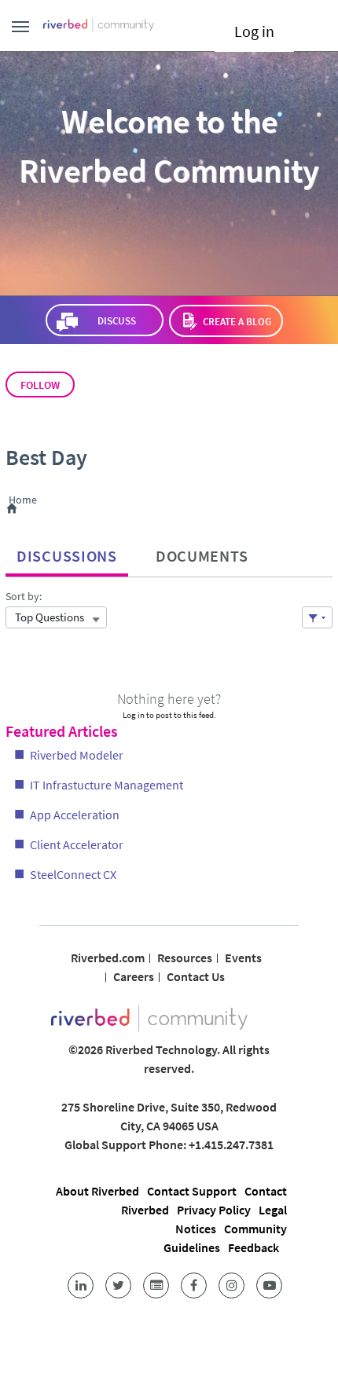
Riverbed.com (108, 957)
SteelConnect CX (73, 874)
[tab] (67, 552)
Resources (184, 957)
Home (25, 500)
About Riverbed (97, 1191)
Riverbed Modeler (76, 755)
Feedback (253, 1247)
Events (243, 957)
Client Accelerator (76, 844)
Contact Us (196, 976)
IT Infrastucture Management (106, 785)
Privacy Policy (214, 1210)
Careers (133, 976)
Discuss (116, 321)
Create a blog (237, 321)
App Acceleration (74, 814)
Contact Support (192, 1191)
